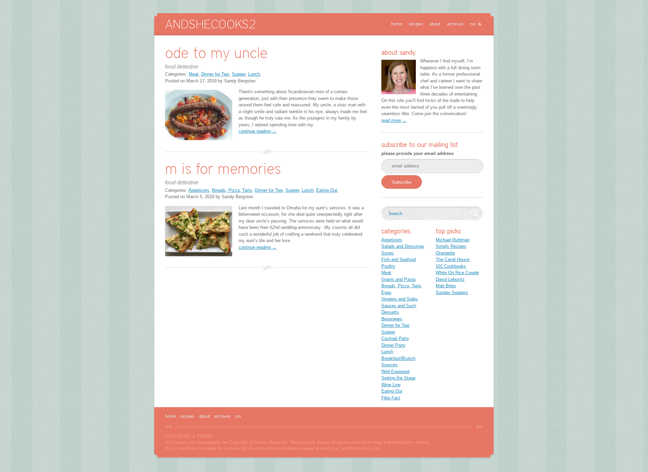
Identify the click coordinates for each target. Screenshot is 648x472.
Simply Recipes (451, 246)
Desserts (390, 312)
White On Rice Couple (457, 272)
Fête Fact (390, 397)
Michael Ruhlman (452, 239)
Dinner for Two (215, 74)
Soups (387, 253)
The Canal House (452, 259)
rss (473, 23)
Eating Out (326, 190)
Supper (238, 74)
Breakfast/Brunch (398, 358)
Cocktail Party (395, 338)
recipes (416, 23)
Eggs (386, 292)
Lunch (254, 74)
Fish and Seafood (398, 259)
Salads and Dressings (402, 246)
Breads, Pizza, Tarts (232, 190)
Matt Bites (446, 285)
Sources (389, 364)
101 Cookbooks (451, 266)
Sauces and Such (398, 305)
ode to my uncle (216, 52)
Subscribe (401, 182)
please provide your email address (417, 153)
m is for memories (223, 168)
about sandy (398, 52)
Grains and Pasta (398, 279)
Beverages (391, 318)
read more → (394, 120)
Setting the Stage (398, 378)
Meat (193, 74)
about (434, 23)
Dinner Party (393, 345)
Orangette (445, 253)
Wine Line (391, 384)
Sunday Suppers (452, 292)
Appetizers (198, 190)
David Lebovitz (450, 279)
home (396, 23)
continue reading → (257, 131)
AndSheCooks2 (210, 23)
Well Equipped (395, 371)
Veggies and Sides (399, 298)
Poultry (388, 266)
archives (455, 23)
